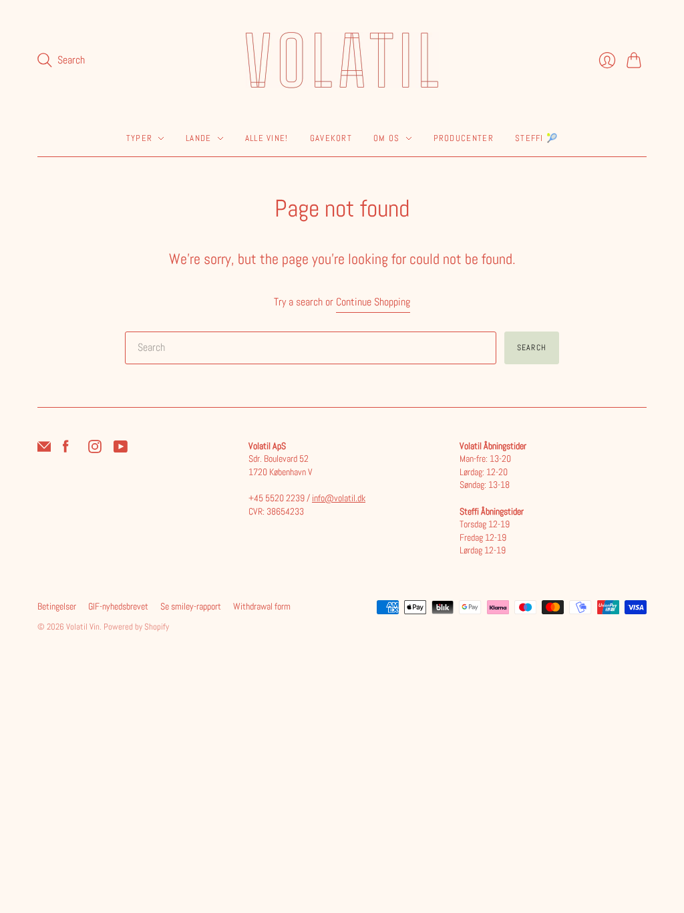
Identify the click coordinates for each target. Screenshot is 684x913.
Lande (199, 138)
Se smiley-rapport (190, 606)
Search (531, 347)
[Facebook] (66, 449)
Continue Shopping (373, 302)
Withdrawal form (262, 606)
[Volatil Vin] (342, 60)
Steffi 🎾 (536, 138)
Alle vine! (267, 138)
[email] (44, 449)
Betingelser (56, 606)
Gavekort (331, 138)
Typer (139, 138)
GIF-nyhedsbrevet (118, 606)
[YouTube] (121, 449)
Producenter (464, 138)
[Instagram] (95, 449)
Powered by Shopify (136, 626)
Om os (386, 138)
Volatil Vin (83, 626)
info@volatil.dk (338, 498)
